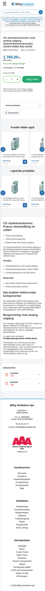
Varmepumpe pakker (22, 567)
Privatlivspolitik (22, 485)
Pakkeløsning (22, 507)
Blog (22, 488)
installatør (22, 546)
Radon (22, 522)
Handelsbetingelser (22, 479)
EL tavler (15, 18)
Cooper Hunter (22, 552)
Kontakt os (22, 476)
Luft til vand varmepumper (22, 570)
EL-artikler (5, 18)
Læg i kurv (32, 79)
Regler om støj (22, 573)
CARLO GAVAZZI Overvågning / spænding (20, 21)
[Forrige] (3, 149)
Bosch (22, 549)
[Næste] (42, 149)
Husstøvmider (22, 525)
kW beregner (22, 576)
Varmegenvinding (22, 510)
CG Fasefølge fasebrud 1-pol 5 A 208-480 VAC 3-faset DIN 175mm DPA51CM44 (14, 199)
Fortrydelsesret (22, 482)
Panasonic (22, 558)
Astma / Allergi (22, 528)
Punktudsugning (22, 519)
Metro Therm (22, 555)
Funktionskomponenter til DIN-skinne (20, 338)
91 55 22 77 (24, 424)
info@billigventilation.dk (25, 427)
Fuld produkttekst (13, 105)
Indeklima (22, 516)
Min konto (22, 473)
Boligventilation (22, 513)
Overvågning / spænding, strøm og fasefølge (25, 20)
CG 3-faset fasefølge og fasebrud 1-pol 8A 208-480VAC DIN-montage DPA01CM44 (14, 156)
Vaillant (22, 564)
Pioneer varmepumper (22, 561)
